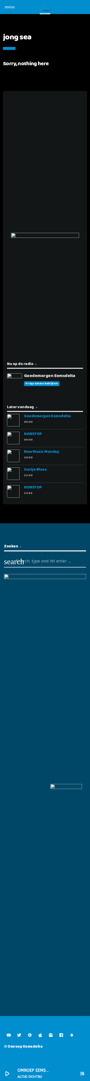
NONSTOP (33, 434)
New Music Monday (41, 452)
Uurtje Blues (35, 469)
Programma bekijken (42, 383)
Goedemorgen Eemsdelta (47, 416)
